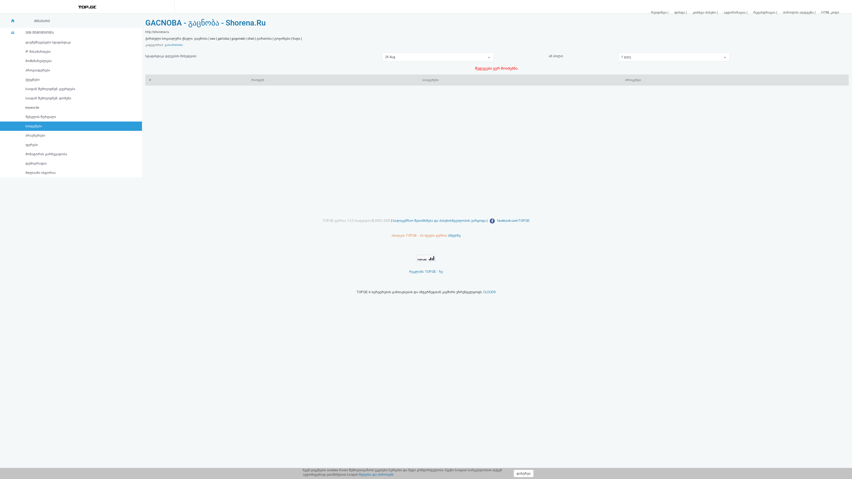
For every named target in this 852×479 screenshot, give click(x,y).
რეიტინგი (659, 12)
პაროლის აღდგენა (799, 12)
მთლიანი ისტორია (41, 173)
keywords (32, 107)
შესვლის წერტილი (41, 117)
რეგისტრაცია (764, 12)
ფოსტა (680, 12)
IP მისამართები (38, 51)
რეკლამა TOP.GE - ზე (426, 271)
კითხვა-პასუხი (705, 12)
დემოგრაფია (36, 163)
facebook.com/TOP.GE (513, 220)
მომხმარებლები (39, 61)
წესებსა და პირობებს (376, 474)
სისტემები (34, 126)
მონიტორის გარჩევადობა (46, 154)
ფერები (32, 145)
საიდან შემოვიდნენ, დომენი (48, 98)
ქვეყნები (33, 79)
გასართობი (174, 45)
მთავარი (42, 21)
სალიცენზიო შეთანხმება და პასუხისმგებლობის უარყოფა (439, 220)
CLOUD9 (489, 292)
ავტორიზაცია (735, 12)
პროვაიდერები (38, 70)
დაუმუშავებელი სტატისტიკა (48, 42)
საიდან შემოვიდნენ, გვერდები (50, 89)
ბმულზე (454, 235)
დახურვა (524, 473)
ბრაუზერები (35, 135)
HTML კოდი (830, 12)
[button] (438, 57)
